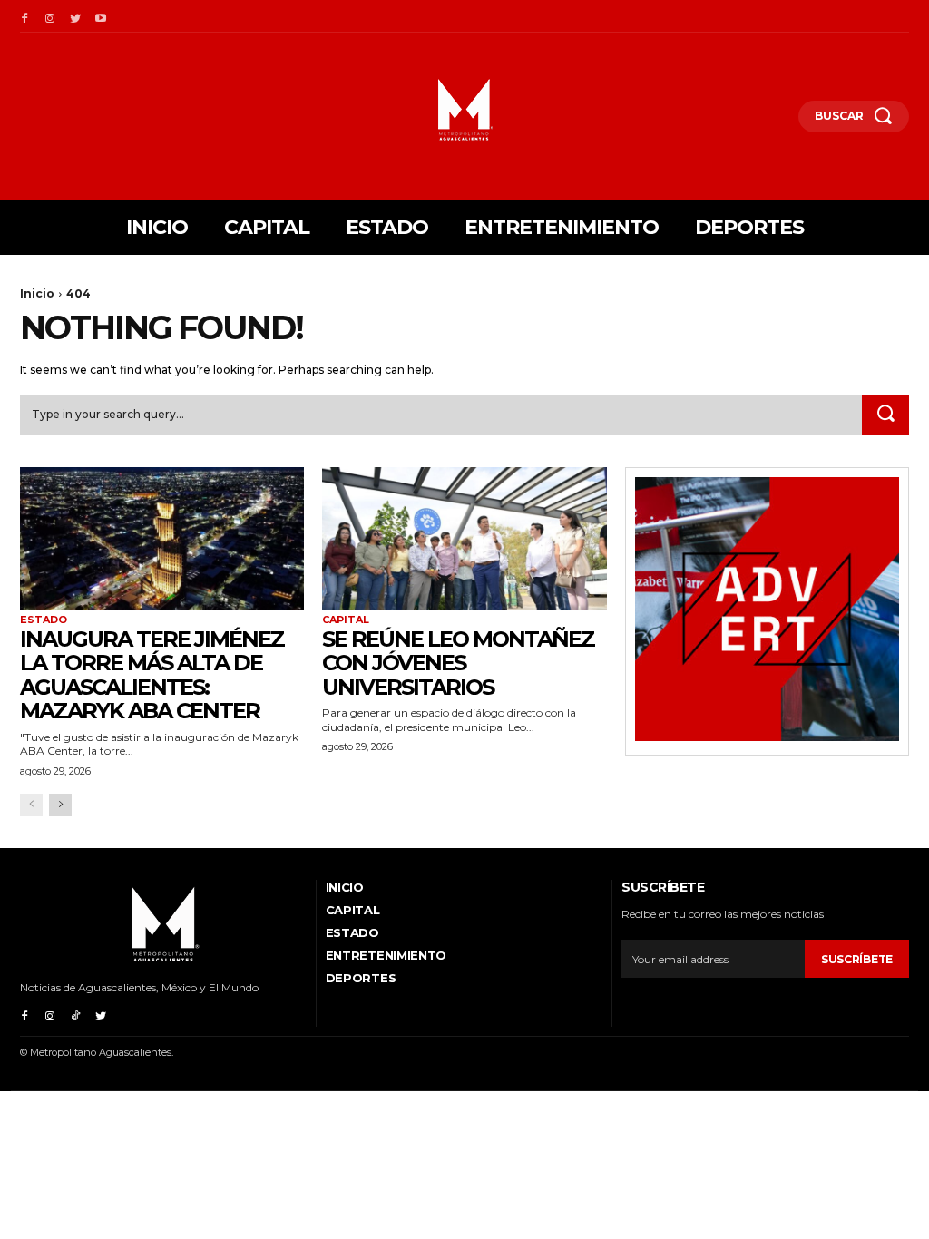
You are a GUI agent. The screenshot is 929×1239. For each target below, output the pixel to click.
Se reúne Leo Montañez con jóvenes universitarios (458, 663)
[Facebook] (24, 16)
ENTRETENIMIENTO (386, 955)
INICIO (345, 887)
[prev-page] (31, 805)
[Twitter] (75, 16)
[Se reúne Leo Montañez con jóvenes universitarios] (464, 538)
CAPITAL (345, 620)
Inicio (37, 293)
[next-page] (60, 805)
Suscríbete (857, 959)
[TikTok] (75, 1014)
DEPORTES (361, 978)
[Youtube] (101, 16)
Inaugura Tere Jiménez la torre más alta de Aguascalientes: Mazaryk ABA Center (152, 675)
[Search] (885, 415)
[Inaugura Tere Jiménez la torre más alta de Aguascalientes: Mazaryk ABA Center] (162, 538)
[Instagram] (50, 16)
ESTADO (43, 620)
